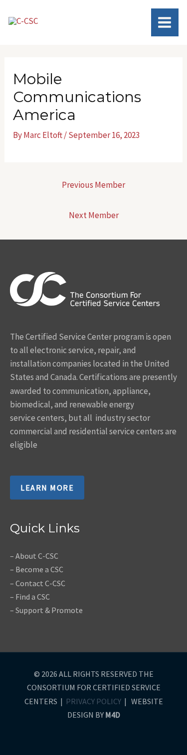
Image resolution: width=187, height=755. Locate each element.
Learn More (47, 488)
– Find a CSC (30, 597)
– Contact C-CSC (37, 583)
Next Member (94, 215)
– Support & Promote (46, 610)
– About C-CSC (34, 556)
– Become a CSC (36, 569)
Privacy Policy (93, 701)
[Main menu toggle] (165, 22)
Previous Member (93, 184)
